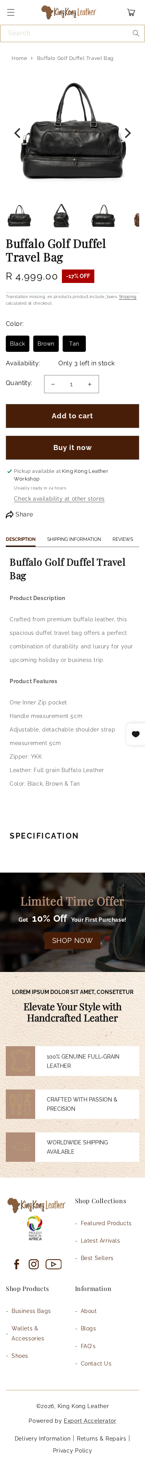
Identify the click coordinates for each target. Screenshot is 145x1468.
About (89, 1311)
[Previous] (18, 133)
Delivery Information (43, 1439)
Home (19, 58)
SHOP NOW (72, 940)
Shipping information (74, 539)
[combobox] (72, 33)
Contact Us (96, 1364)
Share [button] (24, 514)
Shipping (128, 297)
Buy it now (72, 447)
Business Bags (31, 1311)
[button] (11, 12)
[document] (72, 133)
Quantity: (19, 383)
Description (21, 539)
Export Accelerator (90, 1421)
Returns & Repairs (101, 1439)
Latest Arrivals (100, 1241)
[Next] (126, 133)
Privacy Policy (72, 1451)
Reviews (123, 539)
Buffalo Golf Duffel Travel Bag (75, 58)
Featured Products (106, 1223)
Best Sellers (97, 1258)
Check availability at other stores (59, 499)
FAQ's (88, 1346)
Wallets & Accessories (28, 1333)
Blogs (88, 1328)
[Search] (136, 33)
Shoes (20, 1356)
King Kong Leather (83, 1406)
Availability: (23, 363)
